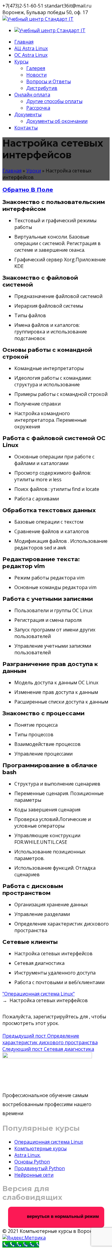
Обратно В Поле (27, 189)
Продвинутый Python (39, 1168)
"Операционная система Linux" (38, 993)
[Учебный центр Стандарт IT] (37, 19)
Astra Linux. (27, 1155)
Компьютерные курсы (40, 1148)
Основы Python (32, 1161)
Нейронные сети (33, 1175)
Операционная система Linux (48, 1142)
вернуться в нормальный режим (62, 1216)
